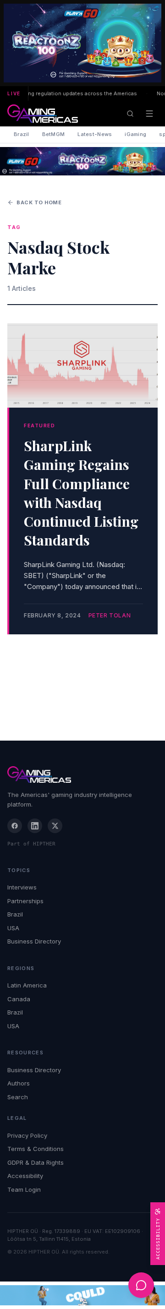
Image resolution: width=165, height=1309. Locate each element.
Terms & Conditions (35, 1148)
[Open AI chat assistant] (141, 1285)
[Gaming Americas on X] (55, 825)
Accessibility (25, 1175)
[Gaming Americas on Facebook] (14, 825)
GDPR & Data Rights (35, 1162)
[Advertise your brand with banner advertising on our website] (82, 1295)
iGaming (135, 134)
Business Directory (34, 941)
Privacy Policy (27, 1135)
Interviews (22, 887)
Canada (18, 999)
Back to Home (39, 202)
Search (17, 1097)
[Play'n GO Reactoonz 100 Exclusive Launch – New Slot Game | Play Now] (82, 161)
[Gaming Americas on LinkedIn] (35, 825)
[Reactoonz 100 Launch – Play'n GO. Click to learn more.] (82, 43)
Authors (18, 1083)
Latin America (27, 985)
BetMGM (53, 134)
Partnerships (25, 901)
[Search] (130, 113)
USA (13, 928)
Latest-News (94, 134)
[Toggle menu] (149, 113)
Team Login (24, 1189)
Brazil (21, 134)
